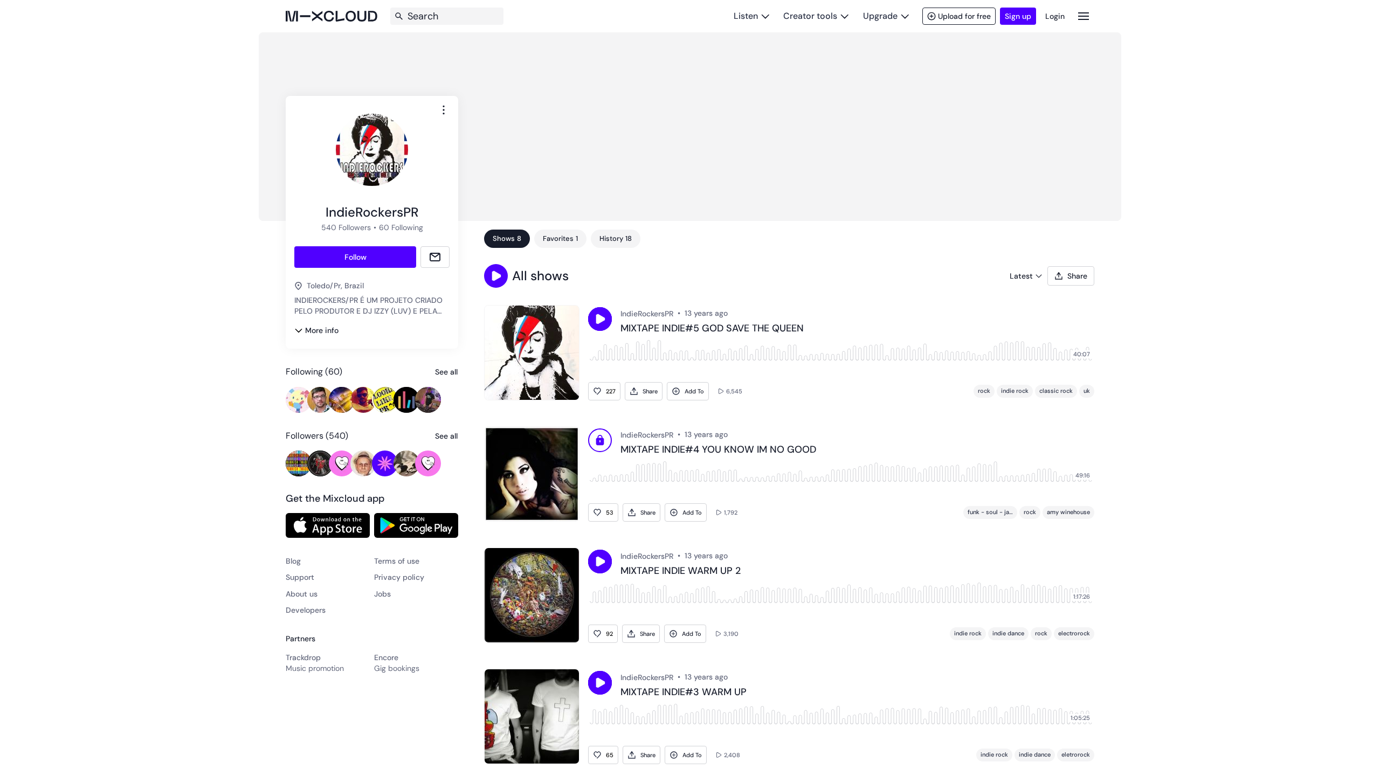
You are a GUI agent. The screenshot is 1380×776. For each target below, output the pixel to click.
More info (322, 330)
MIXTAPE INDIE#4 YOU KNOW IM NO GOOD (718, 450)
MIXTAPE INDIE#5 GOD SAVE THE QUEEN (712, 328)
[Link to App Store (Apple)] (328, 525)
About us (302, 594)
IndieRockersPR (646, 313)
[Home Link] (331, 16)
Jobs (382, 594)
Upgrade (880, 16)
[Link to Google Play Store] (416, 525)
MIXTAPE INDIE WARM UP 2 (680, 571)
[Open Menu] (1083, 16)
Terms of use (396, 561)
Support (300, 577)
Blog (293, 561)
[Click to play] (600, 319)
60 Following (401, 227)
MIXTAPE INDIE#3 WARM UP (683, 692)
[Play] (600, 441)
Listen (746, 16)
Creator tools (810, 16)
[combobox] (443, 110)
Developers (306, 610)
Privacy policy (399, 577)
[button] (496, 276)
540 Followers (346, 227)
